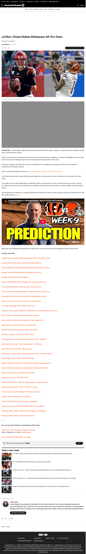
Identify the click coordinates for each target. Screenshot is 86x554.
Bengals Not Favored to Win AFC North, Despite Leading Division (25, 382)
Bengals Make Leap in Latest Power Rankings (18, 358)
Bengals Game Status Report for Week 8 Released (19, 330)
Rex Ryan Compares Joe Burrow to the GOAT (18, 334)
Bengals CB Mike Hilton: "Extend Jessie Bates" (18, 416)
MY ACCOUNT (44, 1)
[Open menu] (2, 5)
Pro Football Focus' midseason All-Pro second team (45, 171)
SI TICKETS (22, 1)
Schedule (35, 9)
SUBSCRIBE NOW (53, 1)
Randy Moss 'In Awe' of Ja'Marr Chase (15, 377)
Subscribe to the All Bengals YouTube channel (18, 430)
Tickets (58, 9)
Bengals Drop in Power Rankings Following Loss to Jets (21, 272)
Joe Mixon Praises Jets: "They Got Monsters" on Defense (22, 344)
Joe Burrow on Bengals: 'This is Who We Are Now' (20, 387)
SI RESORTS (29, 1)
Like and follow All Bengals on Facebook (16, 437)
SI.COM (3, 1)
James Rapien (5, 44)
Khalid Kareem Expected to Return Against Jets (19, 325)
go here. (17, 195)
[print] (12, 518)
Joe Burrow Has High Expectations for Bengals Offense (21, 263)
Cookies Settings (38, 541)
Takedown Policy (50, 538)
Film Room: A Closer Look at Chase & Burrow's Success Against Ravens (27, 353)
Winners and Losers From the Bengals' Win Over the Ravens (23, 406)
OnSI (30, 9)
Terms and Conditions (63, 538)
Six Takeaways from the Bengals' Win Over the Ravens (21, 392)
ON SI (7, 1)
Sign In (83, 5)
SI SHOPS (36, 1)
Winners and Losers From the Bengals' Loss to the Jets (21, 301)
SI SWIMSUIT (14, 1)
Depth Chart (51, 9)
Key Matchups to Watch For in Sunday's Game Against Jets (23, 320)
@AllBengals (26, 432)
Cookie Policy (37, 538)
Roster (41, 9)
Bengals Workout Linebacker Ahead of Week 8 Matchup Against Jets (26, 363)
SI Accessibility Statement (24, 541)
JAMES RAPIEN (14, 502)
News (8, 526)
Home (26, 9)
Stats (45, 9)
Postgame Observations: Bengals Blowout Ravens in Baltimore (24, 411)
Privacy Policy (21, 538)
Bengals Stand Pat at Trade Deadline (15, 277)
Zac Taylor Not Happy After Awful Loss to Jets (18, 306)
